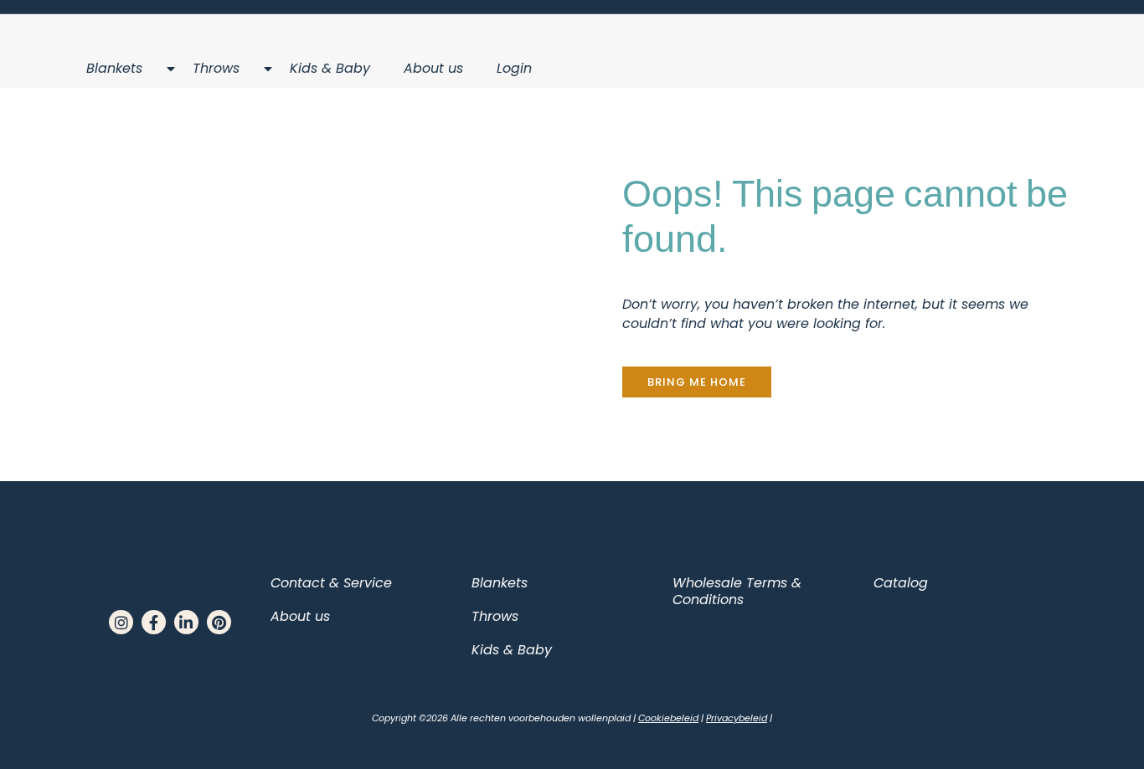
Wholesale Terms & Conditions (736, 591)
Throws (216, 68)
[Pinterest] (219, 622)
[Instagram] (121, 622)
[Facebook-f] (154, 622)
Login (514, 68)
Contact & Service (331, 582)
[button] (696, 382)
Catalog (900, 582)
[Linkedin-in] (186, 622)
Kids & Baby (330, 68)
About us (433, 68)
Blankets (114, 68)
